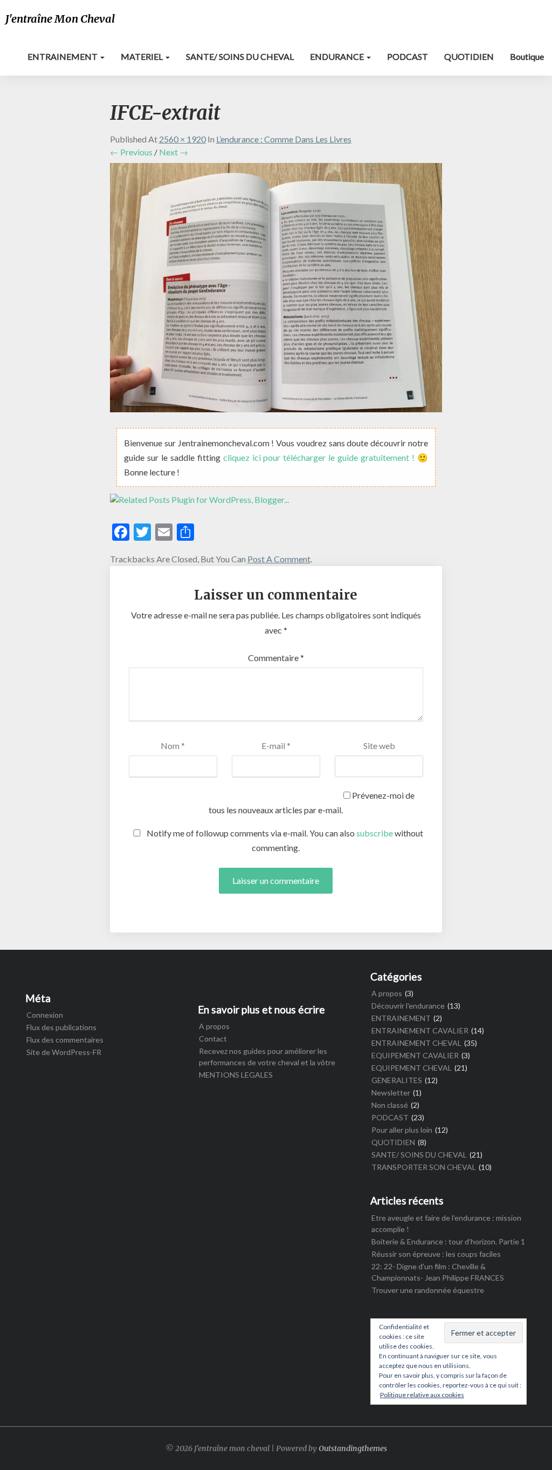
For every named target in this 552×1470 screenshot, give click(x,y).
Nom (173, 745)
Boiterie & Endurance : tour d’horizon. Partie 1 (448, 1241)
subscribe (374, 833)
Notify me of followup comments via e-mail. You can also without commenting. (284, 840)
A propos (214, 1026)
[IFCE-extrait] (276, 290)
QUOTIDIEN (469, 56)
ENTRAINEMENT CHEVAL (416, 1042)
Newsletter (390, 1092)
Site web (379, 745)
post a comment (278, 559)
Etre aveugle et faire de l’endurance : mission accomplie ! (446, 1223)
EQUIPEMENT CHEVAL (411, 1067)
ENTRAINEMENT (63, 56)
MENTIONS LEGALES (236, 1074)
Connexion (44, 1014)
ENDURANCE (337, 56)
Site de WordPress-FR (63, 1052)
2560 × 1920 (182, 139)
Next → (173, 152)
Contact (213, 1038)
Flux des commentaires (65, 1039)
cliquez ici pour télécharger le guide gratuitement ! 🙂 (325, 457)
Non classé (389, 1105)
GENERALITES (396, 1080)
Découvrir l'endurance (408, 1005)
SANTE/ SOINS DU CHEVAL (240, 56)
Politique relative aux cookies (422, 1395)
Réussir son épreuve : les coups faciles (436, 1253)
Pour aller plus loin (401, 1129)
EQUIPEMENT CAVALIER (415, 1055)
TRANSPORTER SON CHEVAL (423, 1167)
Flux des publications (61, 1027)
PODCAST (407, 56)
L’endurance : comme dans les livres (283, 139)
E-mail (276, 745)
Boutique (527, 56)
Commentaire (276, 657)
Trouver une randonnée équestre (427, 1290)
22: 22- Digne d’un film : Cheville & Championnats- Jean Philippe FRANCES (437, 1272)
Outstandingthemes (353, 1448)
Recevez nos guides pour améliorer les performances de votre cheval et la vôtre (267, 1056)
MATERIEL (142, 56)
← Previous (131, 152)
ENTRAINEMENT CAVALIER (419, 1030)
